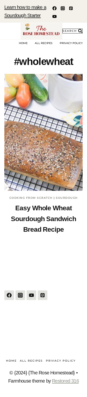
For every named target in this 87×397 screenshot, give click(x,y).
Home (23, 43)
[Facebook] (54, 8)
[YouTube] (54, 16)
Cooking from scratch (31, 197)
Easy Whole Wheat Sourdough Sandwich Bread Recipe (43, 218)
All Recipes (43, 43)
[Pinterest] (71, 8)
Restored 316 (65, 381)
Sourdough (67, 197)
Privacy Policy (71, 43)
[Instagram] (62, 8)
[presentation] (43, 132)
